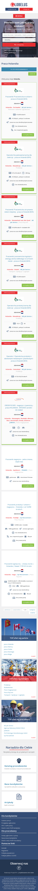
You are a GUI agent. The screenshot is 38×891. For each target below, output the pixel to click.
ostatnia (32, 613)
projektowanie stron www (26, 872)
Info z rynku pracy (7, 825)
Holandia (9, 107)
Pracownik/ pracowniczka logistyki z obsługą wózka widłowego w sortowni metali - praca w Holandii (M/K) (19, 258)
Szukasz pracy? (6, 820)
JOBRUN (12, 422)
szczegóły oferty (28, 135)
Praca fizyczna (23, 222)
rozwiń (33, 656)
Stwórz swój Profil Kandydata (10, 828)
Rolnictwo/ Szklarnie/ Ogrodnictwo (19, 109)
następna (32, 610)
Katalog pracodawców (15, 766)
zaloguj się (26, 9)
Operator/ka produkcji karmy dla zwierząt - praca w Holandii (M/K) (19, 307)
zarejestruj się (12, 9)
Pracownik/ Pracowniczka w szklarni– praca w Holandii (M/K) (19, 98)
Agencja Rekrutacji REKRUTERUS (14, 728)
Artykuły (8, 802)
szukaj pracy (20, 45)
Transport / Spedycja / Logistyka (19, 271)
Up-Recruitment (25, 518)
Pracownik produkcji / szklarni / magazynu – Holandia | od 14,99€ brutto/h (19, 507)
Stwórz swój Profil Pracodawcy (11, 840)
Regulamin (4, 850)
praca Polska (8, 649)
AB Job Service (26, 107)
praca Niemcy (8, 647)
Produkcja (19, 168)
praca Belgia (8, 654)
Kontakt (3, 848)
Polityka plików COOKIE (8, 856)
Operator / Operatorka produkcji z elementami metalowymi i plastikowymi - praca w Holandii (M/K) (19, 358)
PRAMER (24, 470)
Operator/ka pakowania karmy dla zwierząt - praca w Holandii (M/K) (19, 156)
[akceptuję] (31, 888)
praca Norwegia (9, 652)
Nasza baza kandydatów (9, 838)
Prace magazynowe (22, 422)
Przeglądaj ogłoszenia (8, 823)
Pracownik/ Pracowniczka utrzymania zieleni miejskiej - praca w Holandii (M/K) (19, 211)
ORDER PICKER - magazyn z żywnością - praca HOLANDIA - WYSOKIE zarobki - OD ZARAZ (19, 407)
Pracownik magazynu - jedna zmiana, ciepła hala (19, 460)
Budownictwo (8, 687)
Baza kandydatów (13, 784)
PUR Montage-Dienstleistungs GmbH (15, 733)
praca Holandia (8, 644)
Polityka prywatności (7, 853)
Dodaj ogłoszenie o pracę (9, 835)
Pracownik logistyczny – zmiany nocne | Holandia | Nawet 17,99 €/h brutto (19, 565)
